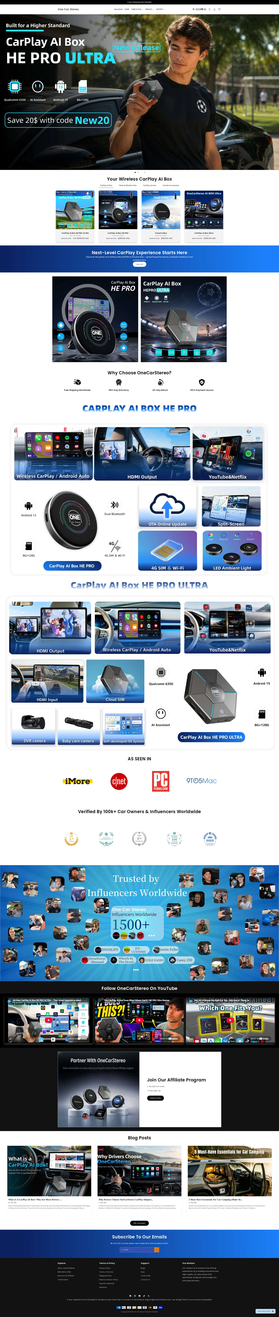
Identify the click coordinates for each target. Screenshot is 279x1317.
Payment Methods (106, 1283)
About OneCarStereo (66, 1268)
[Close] (273, 1311)
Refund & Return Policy (108, 1280)
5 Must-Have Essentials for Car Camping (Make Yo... (216, 1199)
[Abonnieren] (156, 1249)
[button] (200, 9)
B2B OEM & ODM (64, 1272)
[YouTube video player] (230, 1020)
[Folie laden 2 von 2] (138, 172)
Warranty (103, 1287)
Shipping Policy (105, 1276)
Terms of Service (106, 1272)
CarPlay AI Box (106, 185)
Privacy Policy (104, 1268)
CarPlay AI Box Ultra (204, 233)
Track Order (146, 1276)
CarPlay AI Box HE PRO (118, 233)
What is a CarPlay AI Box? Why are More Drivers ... (35, 1199)
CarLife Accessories (171, 185)
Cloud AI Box (161, 233)
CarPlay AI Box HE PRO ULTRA (75, 233)
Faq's (143, 1272)
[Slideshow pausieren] (144, 172)
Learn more (155, 1098)
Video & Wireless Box (128, 185)
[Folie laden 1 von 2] (135, 172)
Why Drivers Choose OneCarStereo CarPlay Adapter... (126, 1199)
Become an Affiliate (66, 1276)
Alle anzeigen (139, 1223)
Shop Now (94, 330)
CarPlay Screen (149, 185)
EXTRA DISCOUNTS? (263, 1311)
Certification (63, 1280)
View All (139, 264)
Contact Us (145, 1280)
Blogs (143, 1268)
